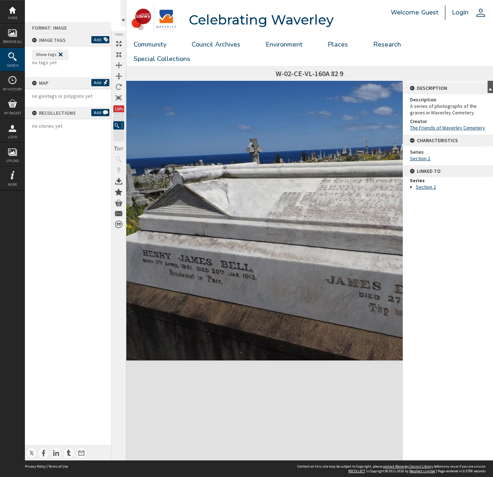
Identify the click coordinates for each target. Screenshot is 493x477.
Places (338, 44)
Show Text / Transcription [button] (119, 148)
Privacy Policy (35, 466)
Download (119, 181)
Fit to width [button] (119, 65)
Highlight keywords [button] (119, 170)
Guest (430, 12)
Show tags (46, 54)
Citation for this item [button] (119, 224)
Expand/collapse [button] (490, 87)
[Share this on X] (31, 449)
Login (12, 137)
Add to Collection (119, 192)
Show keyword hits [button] (119, 159)
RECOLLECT (356, 471)
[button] (118, 125)
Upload (12, 160)
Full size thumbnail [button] (119, 43)
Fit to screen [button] (119, 54)
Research (387, 44)
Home (12, 18)
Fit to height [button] (119, 76)
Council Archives (216, 44)
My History (12, 89)
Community (150, 44)
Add (97, 39)
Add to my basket (119, 202)
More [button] (12, 184)
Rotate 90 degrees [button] (119, 87)
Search (12, 65)
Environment (284, 44)
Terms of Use (58, 466)
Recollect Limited (422, 471)
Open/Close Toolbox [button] (123, 13)
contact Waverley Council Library (408, 466)
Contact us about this (119, 213)
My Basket (12, 113)
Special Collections (162, 58)
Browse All (12, 41)
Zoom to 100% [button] (119, 97)
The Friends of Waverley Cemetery (447, 127)
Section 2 (420, 158)
